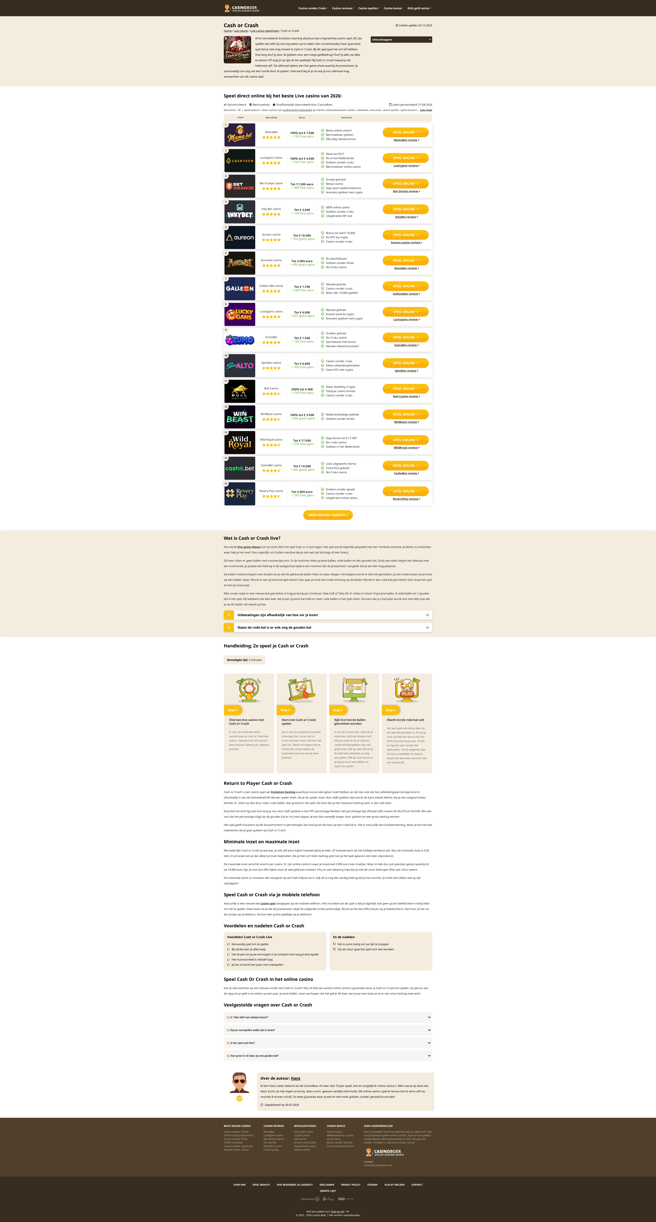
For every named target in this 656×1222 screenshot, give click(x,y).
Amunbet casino (271, 260)
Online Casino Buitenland (238, 1135)
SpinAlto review (406, 371)
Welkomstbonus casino (340, 1135)
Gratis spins (333, 1138)
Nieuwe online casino (236, 1149)
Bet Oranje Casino (271, 183)
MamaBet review (406, 140)
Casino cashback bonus (340, 1146)
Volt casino (300, 1138)
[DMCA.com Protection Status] (346, 1198)
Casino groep (271, 1149)
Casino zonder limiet (235, 1138)
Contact (416, 1184)
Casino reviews (342, 8)
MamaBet (271, 132)
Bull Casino (271, 388)
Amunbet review (406, 268)
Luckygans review (406, 319)
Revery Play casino (271, 491)
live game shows (249, 547)
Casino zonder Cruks (312, 8)
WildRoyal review (406, 447)
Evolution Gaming (283, 792)
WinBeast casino (271, 414)
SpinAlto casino (271, 363)
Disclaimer (327, 1184)
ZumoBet (271, 337)
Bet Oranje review (406, 191)
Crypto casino (302, 1135)
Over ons (240, 1184)
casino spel (268, 903)
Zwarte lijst (328, 1190)
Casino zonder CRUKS (236, 1131)
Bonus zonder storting (339, 1142)
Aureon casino (271, 234)
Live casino (241, 31)
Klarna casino (302, 1149)
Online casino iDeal (305, 1142)
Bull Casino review (406, 396)
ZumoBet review (406, 345)
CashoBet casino (271, 465)
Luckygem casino (271, 157)
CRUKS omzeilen (233, 1142)
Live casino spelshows (264, 31)
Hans (295, 1078)
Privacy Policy (350, 1184)
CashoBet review (406, 473)
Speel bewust (261, 1184)
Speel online (404, 132)
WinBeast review (406, 422)
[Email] (239, 1099)
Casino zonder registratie (238, 1146)
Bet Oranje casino (274, 1138)
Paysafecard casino (305, 1146)
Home (228, 31)
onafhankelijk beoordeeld (297, 110)
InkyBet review (406, 217)
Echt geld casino (418, 8)
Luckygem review (406, 165)
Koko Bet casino (273, 1146)
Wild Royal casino (271, 439)
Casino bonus (393, 8)
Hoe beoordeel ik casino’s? (295, 1184)
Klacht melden (395, 1184)
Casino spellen (368, 8)
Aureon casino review (406, 242)
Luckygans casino (271, 311)
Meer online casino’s (326, 515)
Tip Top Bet (270, 1142)
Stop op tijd (337, 1211)
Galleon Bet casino (271, 286)
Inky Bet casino (271, 209)
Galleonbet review (406, 294)
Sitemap (372, 1184)
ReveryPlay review (406, 499)
